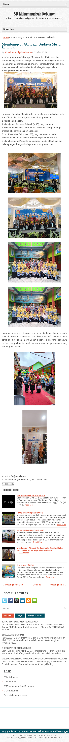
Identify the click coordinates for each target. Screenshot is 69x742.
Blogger (64, 731)
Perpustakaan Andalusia (15, 695)
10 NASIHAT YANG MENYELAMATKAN (20, 621)
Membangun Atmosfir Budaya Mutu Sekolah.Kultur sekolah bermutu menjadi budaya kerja (40, 549)
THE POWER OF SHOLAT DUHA (31, 495)
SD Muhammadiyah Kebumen (34, 14)
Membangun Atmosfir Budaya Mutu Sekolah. (31, 45)
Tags (20, 615)
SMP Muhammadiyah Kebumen (19, 686)
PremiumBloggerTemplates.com (22, 737)
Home (6, 37)
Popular (8, 615)
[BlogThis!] (6, 484)
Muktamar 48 (10, 681)
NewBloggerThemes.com (50, 737)
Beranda (37, 584)
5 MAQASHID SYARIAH (13, 635)
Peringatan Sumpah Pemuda (30, 513)
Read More (29, 505)
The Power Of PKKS (25, 565)
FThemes (25, 735)
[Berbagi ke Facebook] (12, 484)
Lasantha (52, 735)
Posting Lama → (58, 584)
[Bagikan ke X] (9, 484)
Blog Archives (35, 615)
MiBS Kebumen (11, 690)
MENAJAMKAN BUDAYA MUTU (31, 530)
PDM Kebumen (11, 677)
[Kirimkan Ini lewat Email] (3, 484)
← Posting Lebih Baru (13, 584)
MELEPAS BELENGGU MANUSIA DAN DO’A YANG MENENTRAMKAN (34, 658)
